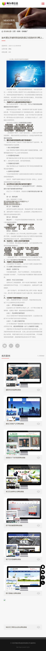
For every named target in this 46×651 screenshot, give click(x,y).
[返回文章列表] (4, 346)
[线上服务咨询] (43, 567)
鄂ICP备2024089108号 (23, 647)
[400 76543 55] (43, 583)
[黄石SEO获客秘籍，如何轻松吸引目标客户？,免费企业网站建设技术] (17, 346)
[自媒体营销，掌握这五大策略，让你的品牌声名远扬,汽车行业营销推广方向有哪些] (11, 346)
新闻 (18, 31)
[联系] (43, 577)
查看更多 (41, 356)
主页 (14, 31)
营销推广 (25, 31)
